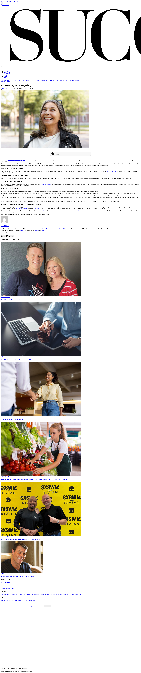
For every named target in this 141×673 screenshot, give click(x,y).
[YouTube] (8, 583)
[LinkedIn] (6, 583)
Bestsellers (18, 600)
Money (10, 80)
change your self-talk (80, 210)
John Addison (5, 89)
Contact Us (3, 606)
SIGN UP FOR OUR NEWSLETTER (10, 1)
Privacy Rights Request (31, 606)
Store (22, 600)
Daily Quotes (13, 600)
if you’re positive (38, 208)
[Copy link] (12, 236)
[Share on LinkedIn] (7, 236)
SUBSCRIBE (5, 5)
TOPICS (6, 71)
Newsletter (7, 600)
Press (6, 588)
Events (32, 600)
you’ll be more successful (22, 208)
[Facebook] (1, 583)
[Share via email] (9, 236)
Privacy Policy (14, 606)
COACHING (7, 74)
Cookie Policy (40, 606)
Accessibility (54, 606)
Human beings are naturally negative (16, 160)
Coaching (26, 600)
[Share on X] (4, 236)
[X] (3, 583)
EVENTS (6, 75)
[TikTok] (11, 583)
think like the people (46, 184)
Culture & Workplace (60, 80)
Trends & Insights (77, 80)
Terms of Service (22, 606)
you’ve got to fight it (112, 171)
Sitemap (59, 606)
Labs (29, 600)
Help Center (8, 606)
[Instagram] (4, 583)
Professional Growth (39, 80)
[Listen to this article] (52, 153)
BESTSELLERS (8, 72)
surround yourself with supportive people (95, 210)
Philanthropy (47, 80)
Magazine (3, 600)
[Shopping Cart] (1, 5)
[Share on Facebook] (2, 236)
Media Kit (10, 588)
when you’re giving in (42, 210)
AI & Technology (5, 80)
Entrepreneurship (69, 80)
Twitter (42, 230)
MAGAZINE (7, 70)
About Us (3, 588)
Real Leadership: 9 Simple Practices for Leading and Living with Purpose (51, 228)
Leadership (52, 80)
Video (13, 588)
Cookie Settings (47, 606)
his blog (22, 230)
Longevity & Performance (28, 80)
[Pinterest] (9, 583)
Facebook (36, 230)
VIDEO (5, 76)
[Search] (2, 3)
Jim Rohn (36, 600)
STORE (5, 77)
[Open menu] (1, 66)
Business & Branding (17, 80)
